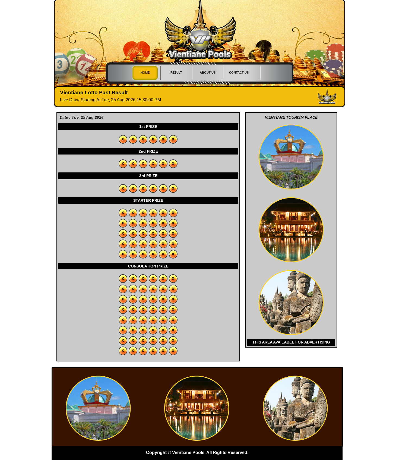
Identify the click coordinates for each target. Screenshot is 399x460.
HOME (145, 72)
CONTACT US (239, 72)
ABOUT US (208, 72)
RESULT (176, 72)
